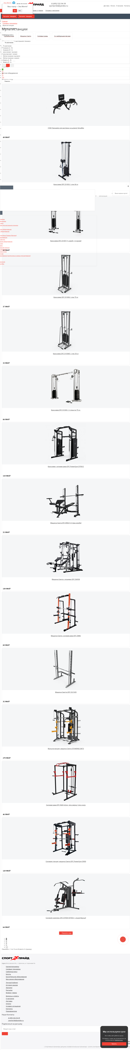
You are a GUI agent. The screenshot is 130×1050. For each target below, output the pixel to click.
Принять (114, 1044)
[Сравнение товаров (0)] (116, 187)
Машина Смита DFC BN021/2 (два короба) (65, 523)
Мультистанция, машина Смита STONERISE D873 (66, 749)
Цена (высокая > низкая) (10, 54)
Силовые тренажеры (13, 969)
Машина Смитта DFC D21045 (66, 692)
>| (7, 947)
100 (3, 77)
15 (2, 69)
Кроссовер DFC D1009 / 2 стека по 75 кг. (66, 410)
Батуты (8, 974)
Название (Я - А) (8, 50)
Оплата (112, 6)
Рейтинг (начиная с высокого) (11, 56)
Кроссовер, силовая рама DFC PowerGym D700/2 (66, 466)
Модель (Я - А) (7, 62)
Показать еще (66, 933)
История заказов (12, 985)
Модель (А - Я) (7, 60)
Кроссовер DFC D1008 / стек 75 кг (66, 297)
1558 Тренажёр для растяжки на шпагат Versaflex (66, 128)
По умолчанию (8, 42)
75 (2, 75)
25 (2, 71)
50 (2, 73)
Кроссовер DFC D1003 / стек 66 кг (66, 184)
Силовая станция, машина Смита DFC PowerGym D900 (66, 861)
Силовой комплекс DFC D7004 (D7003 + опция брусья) (66, 918)
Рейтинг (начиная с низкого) (11, 58)
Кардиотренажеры (12, 967)
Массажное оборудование (15, 979)
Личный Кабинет (12, 983)
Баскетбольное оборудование (16, 977)
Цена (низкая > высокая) (10, 52)
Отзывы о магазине (52, 10)
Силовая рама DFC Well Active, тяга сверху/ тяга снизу (66, 805)
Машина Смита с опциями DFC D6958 (66, 579)
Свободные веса (11, 972)
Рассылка (9, 990)
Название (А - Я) (8, 48)
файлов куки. (119, 1040)
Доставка (106, 6)
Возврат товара (11, 993)
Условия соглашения (13, 1006)
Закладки (9, 988)
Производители (11, 1011)
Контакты (9, 1009)
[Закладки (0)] (122, 187)
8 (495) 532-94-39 (58, 3)
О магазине (119, 6)
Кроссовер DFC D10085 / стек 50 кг (66, 354)
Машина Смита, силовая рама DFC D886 (66, 636)
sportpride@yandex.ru (58, 6)
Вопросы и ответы (12, 996)
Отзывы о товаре (37, 10)
